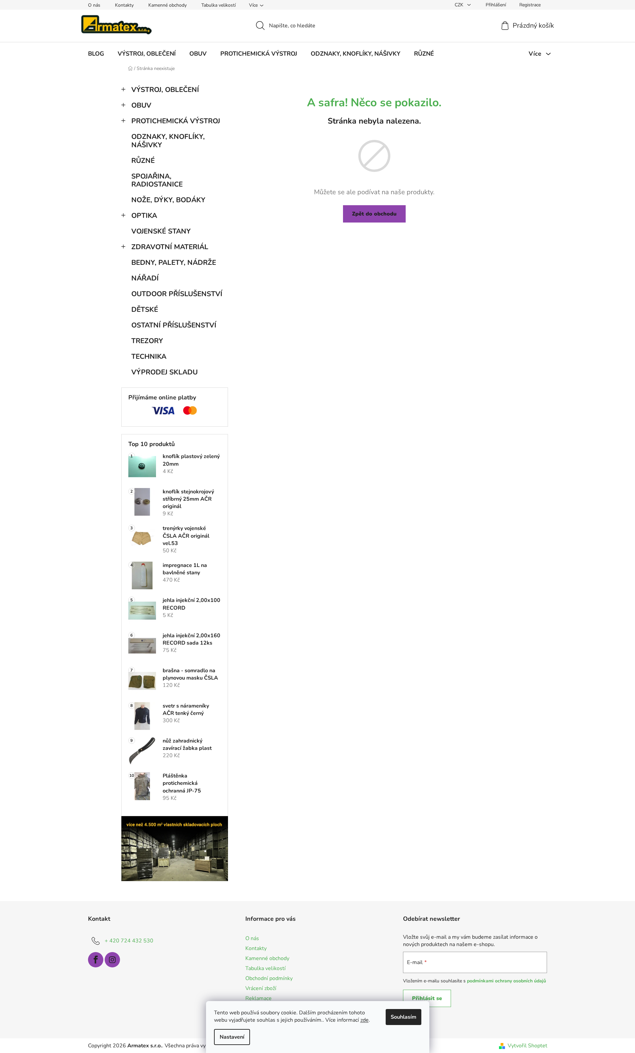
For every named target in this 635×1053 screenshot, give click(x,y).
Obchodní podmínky (269, 978)
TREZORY (147, 340)
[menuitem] (96, 53)
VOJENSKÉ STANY (161, 231)
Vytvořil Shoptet (527, 1045)
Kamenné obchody (167, 5)
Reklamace (258, 998)
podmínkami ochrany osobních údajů (506, 981)
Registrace (530, 5)
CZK (460, 5)
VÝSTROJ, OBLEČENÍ (165, 89)
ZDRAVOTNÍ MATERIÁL (169, 247)
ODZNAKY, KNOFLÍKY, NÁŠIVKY (168, 141)
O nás (94, 5)
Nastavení (232, 1037)
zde (364, 1020)
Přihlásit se (427, 998)
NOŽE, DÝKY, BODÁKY (168, 200)
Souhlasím (403, 1017)
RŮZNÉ (143, 160)
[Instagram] (112, 959)
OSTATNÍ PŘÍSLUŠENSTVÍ (173, 325)
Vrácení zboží (260, 988)
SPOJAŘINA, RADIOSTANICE (157, 180)
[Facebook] (95, 959)
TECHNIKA (148, 356)
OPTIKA (144, 215)
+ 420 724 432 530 (129, 940)
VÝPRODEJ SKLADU (164, 372)
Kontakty (124, 5)
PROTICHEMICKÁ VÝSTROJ (175, 121)
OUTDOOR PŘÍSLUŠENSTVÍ (176, 293)
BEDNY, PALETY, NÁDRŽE (173, 262)
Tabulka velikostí (218, 5)
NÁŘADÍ (145, 278)
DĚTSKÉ (144, 309)
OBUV (141, 105)
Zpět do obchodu (374, 214)
